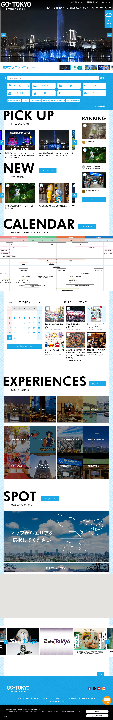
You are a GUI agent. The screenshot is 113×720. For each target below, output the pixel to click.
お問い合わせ (72, 698)
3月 (5, 240)
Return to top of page (100, 674)
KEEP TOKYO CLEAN (17, 67)
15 (39, 323)
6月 (33, 240)
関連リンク (60, 698)
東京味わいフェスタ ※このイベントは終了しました (74, 281)
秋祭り (70, 261)
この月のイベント (23, 346)
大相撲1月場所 (98, 270)
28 (34, 333)
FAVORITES (110, 7)
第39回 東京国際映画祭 (75, 276)
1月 (99, 240)
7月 (42, 240)
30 (10, 337)
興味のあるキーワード (5, 78)
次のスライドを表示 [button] (109, 35)
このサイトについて (22, 698)
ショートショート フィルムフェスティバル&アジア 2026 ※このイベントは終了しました (31, 286)
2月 (108, 240)
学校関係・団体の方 (92, 2)
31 (15, 337)
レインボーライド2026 (83, 273)
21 (34, 328)
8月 (52, 240)
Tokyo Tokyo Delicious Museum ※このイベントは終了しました (24, 281)
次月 (38, 302)
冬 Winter (98, 237)
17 (15, 328)
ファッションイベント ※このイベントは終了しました (7, 281)
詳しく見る (46, 170)
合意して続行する (97, 716)
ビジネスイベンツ (107, 2)
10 (15, 323)
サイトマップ (47, 698)
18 (19, 328)
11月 (80, 240)
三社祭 (23, 264)
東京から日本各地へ (56, 567)
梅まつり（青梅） (5, 253)
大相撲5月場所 (23, 270)
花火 (52, 244)
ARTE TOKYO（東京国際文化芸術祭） (80, 285)
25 (19, 333)
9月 (61, 240)
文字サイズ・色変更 (88, 698)
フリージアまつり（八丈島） (9, 256)
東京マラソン (3, 273)
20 (29, 328)
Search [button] (97, 7)
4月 (14, 240)
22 (39, 328)
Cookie (36, 698)
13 (29, 323)
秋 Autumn (70, 237)
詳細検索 (101, 106)
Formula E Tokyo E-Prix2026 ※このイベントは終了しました (45, 277)
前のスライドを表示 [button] (3, 35)
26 (24, 333)
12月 (89, 240)
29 (39, 333)
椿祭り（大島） (4, 250)
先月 (11, 302)
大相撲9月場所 (61, 270)
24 (15, 333)
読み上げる (101, 7)
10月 (70, 240)
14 (34, 323)
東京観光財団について (57, 701)
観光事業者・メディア (77, 2)
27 (29, 333)
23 (10, 333)
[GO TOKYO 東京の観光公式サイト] (16, 6)
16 (10, 328)
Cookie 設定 (97, 711)
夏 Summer (42, 237)
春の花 (14, 247)
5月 (23, 240)
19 (24, 328)
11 (19, 323)
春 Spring (14, 237)
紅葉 (80, 244)
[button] (59, 8)
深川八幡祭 (51, 264)
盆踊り (47, 261)
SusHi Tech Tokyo (26, 276)
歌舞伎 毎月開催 (56, 267)
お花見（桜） (9, 244)
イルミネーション (91, 247)
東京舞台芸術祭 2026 (67, 290)
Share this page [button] (106, 7)
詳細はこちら (8, 716)
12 (24, 323)
